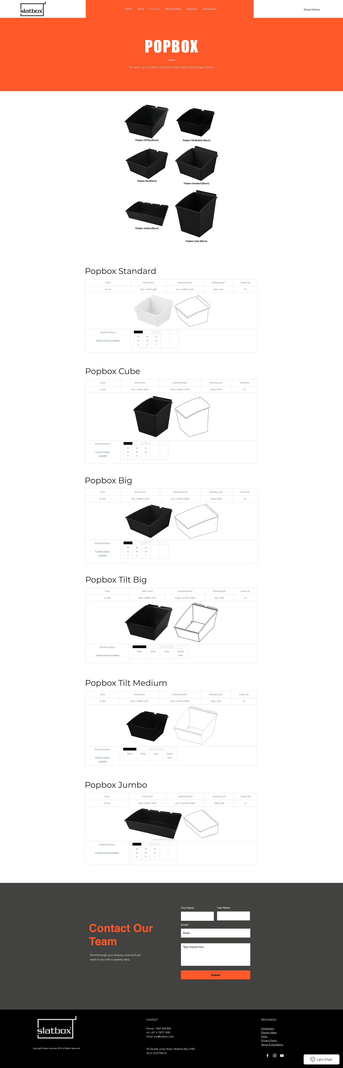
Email (184, 924)
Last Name (223, 907)
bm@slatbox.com (164, 1036)
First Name (187, 907)
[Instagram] (274, 1055)
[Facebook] (267, 1055)
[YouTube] (282, 1055)
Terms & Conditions (272, 1044)
